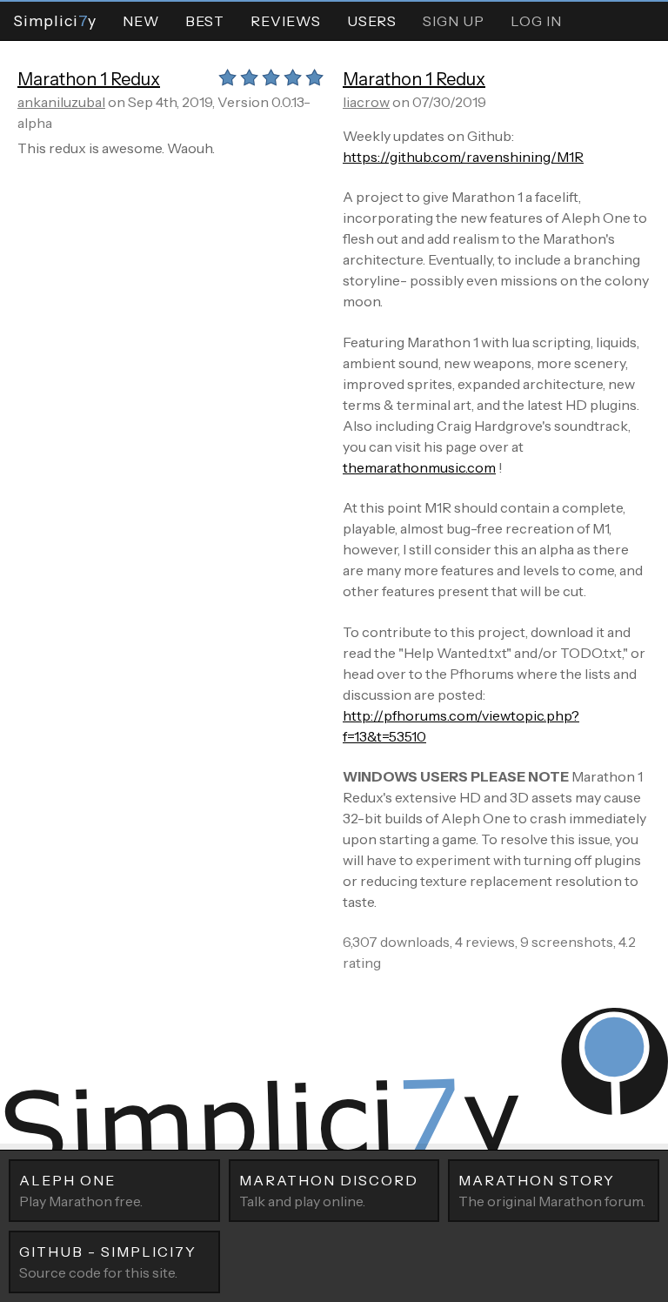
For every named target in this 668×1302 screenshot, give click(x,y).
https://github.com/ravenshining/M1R (463, 156)
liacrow (366, 102)
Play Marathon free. (81, 1190)
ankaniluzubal (61, 102)
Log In (536, 21)
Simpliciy (55, 20)
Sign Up (453, 21)
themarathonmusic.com (419, 467)
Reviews (285, 21)
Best (204, 21)
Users (372, 21)
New (141, 21)
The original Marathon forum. (551, 1190)
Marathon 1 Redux (88, 79)
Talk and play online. (328, 1190)
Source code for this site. (108, 1262)
